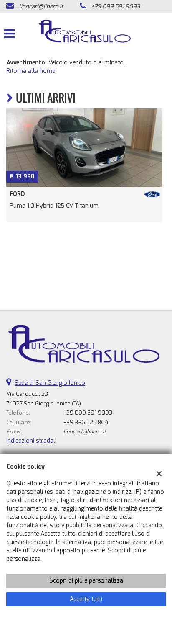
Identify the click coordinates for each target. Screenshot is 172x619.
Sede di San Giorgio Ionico (50, 383)
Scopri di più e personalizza (86, 581)
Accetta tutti (86, 599)
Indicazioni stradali (31, 441)
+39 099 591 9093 (115, 6)
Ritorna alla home (30, 71)
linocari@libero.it (41, 6)
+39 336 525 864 (85, 422)
